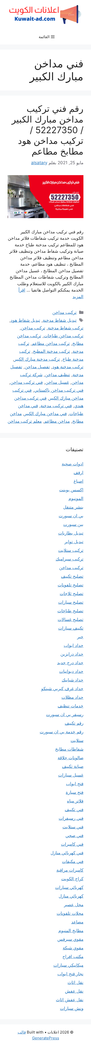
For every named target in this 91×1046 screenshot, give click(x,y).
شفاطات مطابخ (69, 749)
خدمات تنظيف (70, 705)
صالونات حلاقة (70, 757)
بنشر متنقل (73, 507)
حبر (80, 636)
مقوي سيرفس (70, 939)
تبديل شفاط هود (25, 320)
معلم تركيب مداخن (25, 421)
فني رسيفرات (71, 818)
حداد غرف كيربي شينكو (62, 688)
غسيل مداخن (57, 382)
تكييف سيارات (70, 628)
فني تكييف (74, 809)
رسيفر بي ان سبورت (64, 714)
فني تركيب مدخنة (56, 405)
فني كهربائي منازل (67, 852)
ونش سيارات (71, 1008)
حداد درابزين (71, 654)
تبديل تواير (73, 541)
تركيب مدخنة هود (67, 366)
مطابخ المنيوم (70, 930)
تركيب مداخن (64, 312)
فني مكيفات (72, 861)
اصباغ (78, 481)
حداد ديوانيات (71, 671)
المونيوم (76, 498)
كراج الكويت (72, 878)
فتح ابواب (74, 783)
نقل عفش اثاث (69, 999)
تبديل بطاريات (70, 533)
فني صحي (74, 835)
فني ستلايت (72, 826)
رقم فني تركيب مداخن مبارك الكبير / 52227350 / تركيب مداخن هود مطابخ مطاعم (47, 130)
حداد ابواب (73, 645)
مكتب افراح (72, 956)
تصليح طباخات (70, 610)
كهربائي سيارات (69, 887)
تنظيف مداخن (57, 374)
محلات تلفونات (70, 913)
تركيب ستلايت (70, 550)
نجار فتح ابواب (70, 973)
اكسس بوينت (71, 489)
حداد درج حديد (70, 662)
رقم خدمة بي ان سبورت (61, 731)
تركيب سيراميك (69, 559)
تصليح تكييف (72, 576)
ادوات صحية (72, 463)
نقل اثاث (75, 982)
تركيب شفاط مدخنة (65, 327)
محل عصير (73, 904)
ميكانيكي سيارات (68, 965)
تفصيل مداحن (37, 366)
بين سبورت (73, 524)
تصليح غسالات (70, 619)
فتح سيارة (74, 792)
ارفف (78, 472)
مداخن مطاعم (57, 421)
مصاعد (77, 921)
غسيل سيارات (70, 775)
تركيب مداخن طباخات (63, 335)
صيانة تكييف (72, 766)
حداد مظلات (72, 697)
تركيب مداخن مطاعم (51, 343)
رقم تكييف (74, 723)
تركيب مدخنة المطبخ (51, 351)
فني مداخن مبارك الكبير (45, 413)
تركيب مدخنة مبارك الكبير (37, 359)
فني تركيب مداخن (26, 382)
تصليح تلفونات (70, 584)
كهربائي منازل (71, 896)
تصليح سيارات (70, 602)
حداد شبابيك (72, 680)
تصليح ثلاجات (71, 593)
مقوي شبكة (73, 947)
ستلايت (77, 740)
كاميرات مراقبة (69, 870)
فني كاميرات (72, 844)
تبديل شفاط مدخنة (60, 320)
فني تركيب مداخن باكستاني (58, 390)
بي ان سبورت (71, 515)
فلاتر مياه (75, 801)
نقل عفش (74, 991)
